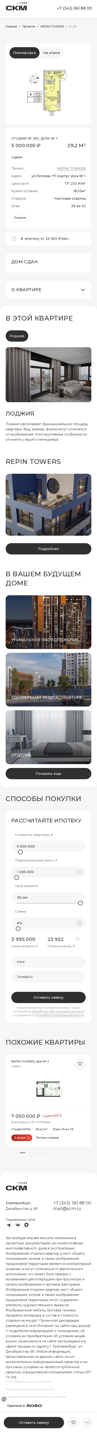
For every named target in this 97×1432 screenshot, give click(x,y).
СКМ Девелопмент (16, 8)
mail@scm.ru (67, 1208)
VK (18, 1225)
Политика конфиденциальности (30, 1389)
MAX (27, 1225)
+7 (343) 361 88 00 (74, 8)
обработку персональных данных (57, 1011)
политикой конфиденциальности (59, 1015)
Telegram (8, 1225)
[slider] (20, 852)
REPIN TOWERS (71, 169)
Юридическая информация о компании (36, 1396)
